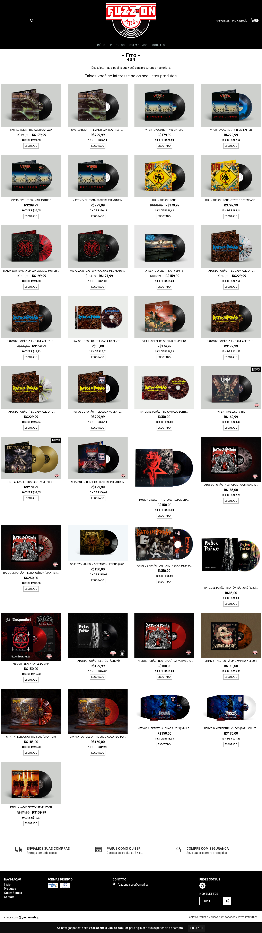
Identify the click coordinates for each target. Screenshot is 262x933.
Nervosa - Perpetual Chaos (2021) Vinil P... (164, 728)
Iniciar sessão (239, 21)
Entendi (196, 928)
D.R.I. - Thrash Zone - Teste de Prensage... (231, 200)
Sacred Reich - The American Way (31, 129)
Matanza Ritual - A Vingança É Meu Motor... (31, 270)
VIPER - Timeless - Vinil (231, 411)
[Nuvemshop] (22, 918)
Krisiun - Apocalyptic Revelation (31, 807)
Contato (158, 45)
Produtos (117, 45)
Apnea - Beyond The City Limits (164, 270)
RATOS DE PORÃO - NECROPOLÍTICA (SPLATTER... (31, 572)
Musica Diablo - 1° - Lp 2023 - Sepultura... (164, 499)
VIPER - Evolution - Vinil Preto (164, 129)
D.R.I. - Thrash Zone (164, 200)
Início (101, 45)
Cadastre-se (222, 21)
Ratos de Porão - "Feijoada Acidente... (231, 270)
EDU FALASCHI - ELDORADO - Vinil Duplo (31, 482)
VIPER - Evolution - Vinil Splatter (231, 129)
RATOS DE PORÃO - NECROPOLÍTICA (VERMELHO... (164, 660)
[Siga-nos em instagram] (202, 886)
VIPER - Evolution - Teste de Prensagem (97, 200)
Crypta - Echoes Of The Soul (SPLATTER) (31, 736)
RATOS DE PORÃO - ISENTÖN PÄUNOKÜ (98, 660)
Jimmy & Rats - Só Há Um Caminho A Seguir (231, 660)
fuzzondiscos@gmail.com (134, 884)
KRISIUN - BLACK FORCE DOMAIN (31, 663)
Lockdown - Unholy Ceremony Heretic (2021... (97, 564)
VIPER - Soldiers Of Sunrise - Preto (164, 341)
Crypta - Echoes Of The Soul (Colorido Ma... (98, 736)
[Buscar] (32, 20)
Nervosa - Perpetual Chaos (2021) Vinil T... (230, 728)
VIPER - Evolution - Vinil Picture (31, 200)
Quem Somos (138, 45)
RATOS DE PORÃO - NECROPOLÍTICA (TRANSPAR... (231, 484)
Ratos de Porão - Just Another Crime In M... (164, 565)
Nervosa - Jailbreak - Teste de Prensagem (97, 482)
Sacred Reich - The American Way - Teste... (97, 129)
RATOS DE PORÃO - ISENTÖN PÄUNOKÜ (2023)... (231, 587)
